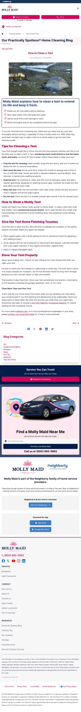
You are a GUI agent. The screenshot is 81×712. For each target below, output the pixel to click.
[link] (52, 329)
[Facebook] (28, 329)
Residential (6, 571)
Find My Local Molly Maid (40, 446)
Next (74, 323)
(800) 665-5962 (46, 451)
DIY (4, 344)
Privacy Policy (22, 686)
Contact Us (6, 598)
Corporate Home (8, 645)
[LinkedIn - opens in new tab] (23, 561)
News (5, 352)
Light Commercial (9, 576)
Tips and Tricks (7, 49)
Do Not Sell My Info (49, 686)
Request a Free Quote (22, 17)
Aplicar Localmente (9, 608)
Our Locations (7, 635)
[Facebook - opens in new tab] (3, 561)
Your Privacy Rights (69, 686)
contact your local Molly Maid (21, 314)
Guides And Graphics (12, 347)
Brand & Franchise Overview (13, 649)
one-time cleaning (39, 303)
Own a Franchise (8, 613)
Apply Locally (7, 603)
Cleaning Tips (7, 630)
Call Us (62, 17)
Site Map (5, 640)
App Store (42, 523)
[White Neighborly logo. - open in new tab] (7, 2)
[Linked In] (46, 329)
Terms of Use (9, 686)
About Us (5, 594)
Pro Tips (6, 354)
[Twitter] (34, 329)
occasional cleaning (57, 303)
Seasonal (7, 357)
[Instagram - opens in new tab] (18, 561)
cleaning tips (21, 311)
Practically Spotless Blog (12, 626)
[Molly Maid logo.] (28, 467)
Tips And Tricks (9, 360)
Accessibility (34, 686)
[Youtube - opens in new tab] (13, 561)
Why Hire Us (7, 589)
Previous (8, 323)
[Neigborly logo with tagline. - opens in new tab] (58, 466)
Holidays (7, 349)
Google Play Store (42, 529)
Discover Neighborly (39, 505)
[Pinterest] (40, 329)
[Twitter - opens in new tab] (8, 561)
